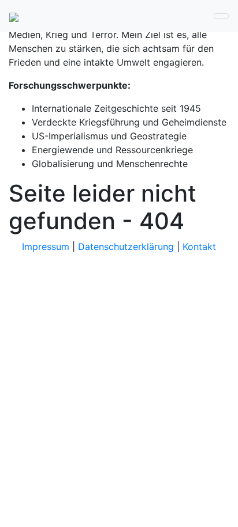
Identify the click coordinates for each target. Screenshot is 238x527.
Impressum (45, 246)
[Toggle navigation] (221, 16)
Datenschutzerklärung (126, 246)
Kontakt (199, 246)
